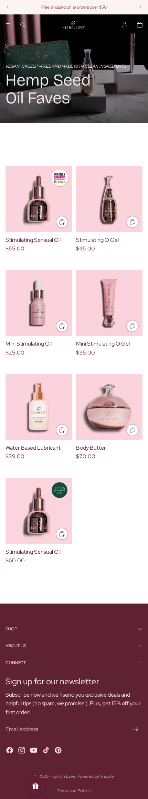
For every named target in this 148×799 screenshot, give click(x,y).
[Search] (22, 24)
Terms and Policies (74, 791)
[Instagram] (22, 750)
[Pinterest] (58, 750)
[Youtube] (34, 750)
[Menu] (8, 25)
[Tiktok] (46, 750)
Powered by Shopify (95, 776)
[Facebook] (10, 750)
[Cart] (139, 24)
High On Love (62, 776)
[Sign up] (135, 729)
